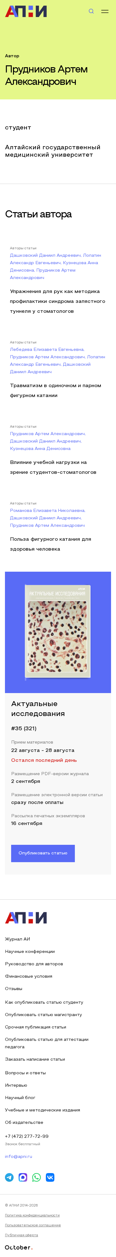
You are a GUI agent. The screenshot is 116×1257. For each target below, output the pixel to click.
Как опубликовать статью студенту (44, 1003)
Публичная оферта (21, 1235)
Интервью (16, 1086)
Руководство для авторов (34, 964)
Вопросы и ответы (25, 1073)
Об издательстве (24, 1123)
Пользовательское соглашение (33, 1225)
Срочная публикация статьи (35, 1027)
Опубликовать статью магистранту (43, 1015)
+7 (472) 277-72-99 (27, 1137)
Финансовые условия (28, 977)
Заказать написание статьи (35, 1060)
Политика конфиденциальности (32, 1215)
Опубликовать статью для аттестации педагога (46, 1043)
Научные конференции (30, 952)
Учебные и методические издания (42, 1110)
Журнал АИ (17, 939)
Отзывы (13, 989)
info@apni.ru (18, 1157)
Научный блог (20, 1098)
